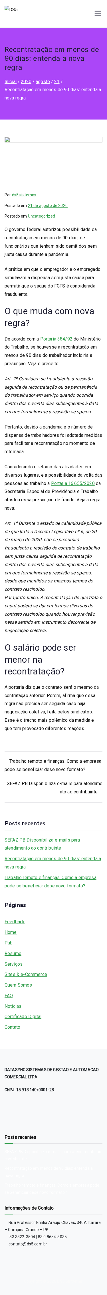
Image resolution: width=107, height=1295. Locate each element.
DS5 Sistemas (70, 1281)
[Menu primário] (97, 13)
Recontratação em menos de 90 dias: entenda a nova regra (53, 863)
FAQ (9, 995)
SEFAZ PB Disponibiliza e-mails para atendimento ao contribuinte (42, 844)
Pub (9, 943)
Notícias (13, 1006)
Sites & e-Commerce (26, 974)
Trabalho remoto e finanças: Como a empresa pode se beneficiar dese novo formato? (50, 882)
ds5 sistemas (24, 195)
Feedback (15, 921)
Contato (12, 1027)
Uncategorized (41, 216)
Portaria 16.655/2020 (73, 483)
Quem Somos (18, 985)
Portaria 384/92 (56, 339)
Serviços (14, 964)
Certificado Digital (23, 1016)
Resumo (13, 953)
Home (11, 932)
